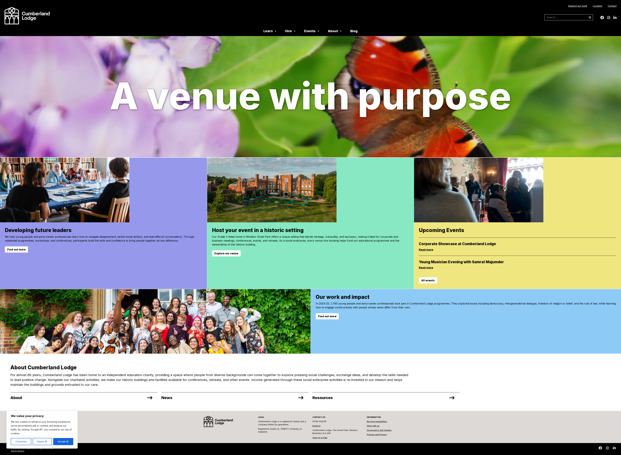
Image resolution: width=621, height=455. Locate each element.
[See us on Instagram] (608, 18)
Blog (354, 31)
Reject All (42, 441)
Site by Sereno (17, 451)
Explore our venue (226, 253)
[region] (42, 430)
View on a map (319, 437)
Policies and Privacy (377, 434)
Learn (268, 31)
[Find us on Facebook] (602, 18)
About (333, 31)
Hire (288, 31)
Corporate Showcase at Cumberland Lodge (457, 244)
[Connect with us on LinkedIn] (614, 18)
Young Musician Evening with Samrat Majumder (461, 262)
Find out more (16, 249)
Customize (21, 441)
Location (597, 6)
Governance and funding (379, 430)
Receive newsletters (377, 421)
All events (428, 280)
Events (310, 31)
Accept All (63, 441)
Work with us (373, 426)
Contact (612, 6)
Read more (426, 249)
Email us (316, 426)
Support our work (577, 6)
